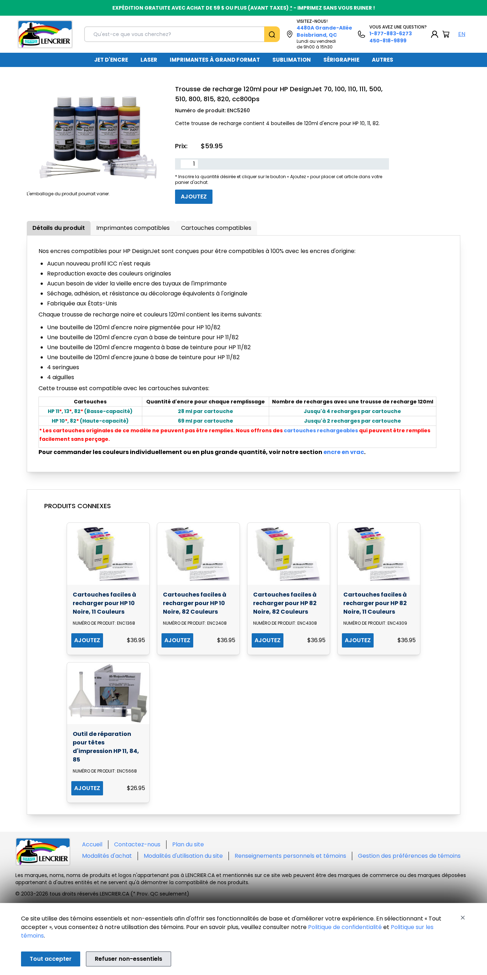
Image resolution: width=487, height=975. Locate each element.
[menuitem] (111, 60)
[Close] (463, 917)
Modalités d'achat (107, 856)
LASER (148, 59)
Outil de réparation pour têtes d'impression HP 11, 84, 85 (106, 747)
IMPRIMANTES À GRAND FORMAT (215, 59)
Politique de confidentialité (345, 927)
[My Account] (434, 34)
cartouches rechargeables (321, 430)
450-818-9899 (387, 40)
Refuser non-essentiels (128, 959)
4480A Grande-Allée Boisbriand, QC (324, 31)
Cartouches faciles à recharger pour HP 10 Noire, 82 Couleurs (194, 603)
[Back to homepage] (45, 34)
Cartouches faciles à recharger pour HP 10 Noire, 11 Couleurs (104, 603)
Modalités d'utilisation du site (183, 856)
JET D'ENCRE (111, 59)
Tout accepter (51, 959)
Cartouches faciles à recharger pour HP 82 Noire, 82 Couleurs (285, 603)
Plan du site (188, 844)
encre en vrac (343, 452)
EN (461, 34)
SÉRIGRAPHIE (341, 59)
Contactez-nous (137, 844)
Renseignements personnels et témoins (290, 856)
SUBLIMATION (291, 59)
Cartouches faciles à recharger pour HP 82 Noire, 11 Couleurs (375, 603)
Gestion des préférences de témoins (409, 856)
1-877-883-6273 (390, 33)
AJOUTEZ (87, 640)
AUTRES (382, 59)
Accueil (92, 844)
